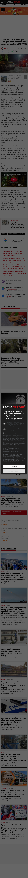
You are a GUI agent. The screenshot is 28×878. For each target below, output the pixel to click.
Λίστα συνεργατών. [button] (19, 449)
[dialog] (14, 439)
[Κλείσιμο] (24, 405)
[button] (14, 433)
